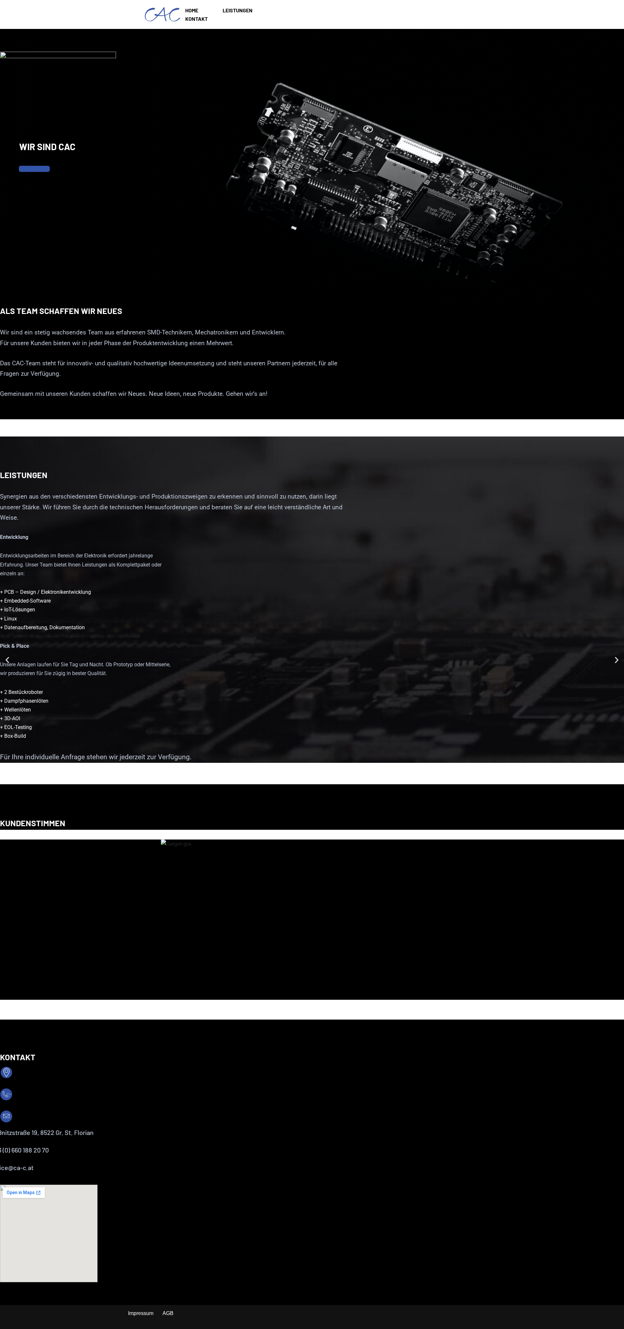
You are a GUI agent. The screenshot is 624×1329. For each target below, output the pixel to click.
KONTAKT (196, 19)
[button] (7, 660)
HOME (191, 10)
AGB (168, 1313)
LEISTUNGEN (238, 10)
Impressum (140, 1313)
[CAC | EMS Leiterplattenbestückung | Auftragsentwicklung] (162, 14)
